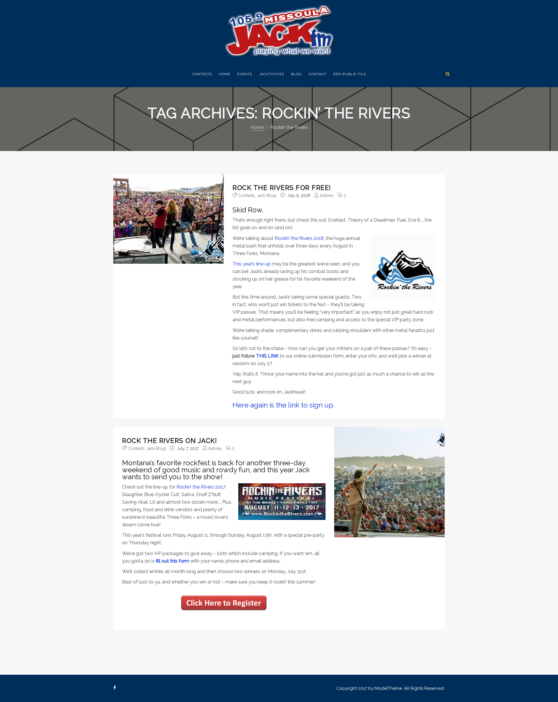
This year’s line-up (252, 264)
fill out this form (172, 561)
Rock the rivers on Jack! (169, 440)
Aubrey (327, 195)
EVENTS (244, 74)
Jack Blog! (266, 195)
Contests (202, 74)
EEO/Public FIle (349, 74)
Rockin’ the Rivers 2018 (299, 238)
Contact (317, 74)
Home (224, 74)
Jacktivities (271, 74)
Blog (296, 74)
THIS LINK (267, 356)
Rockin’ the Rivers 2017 (200, 487)
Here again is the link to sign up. (284, 405)
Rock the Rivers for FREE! (282, 187)
